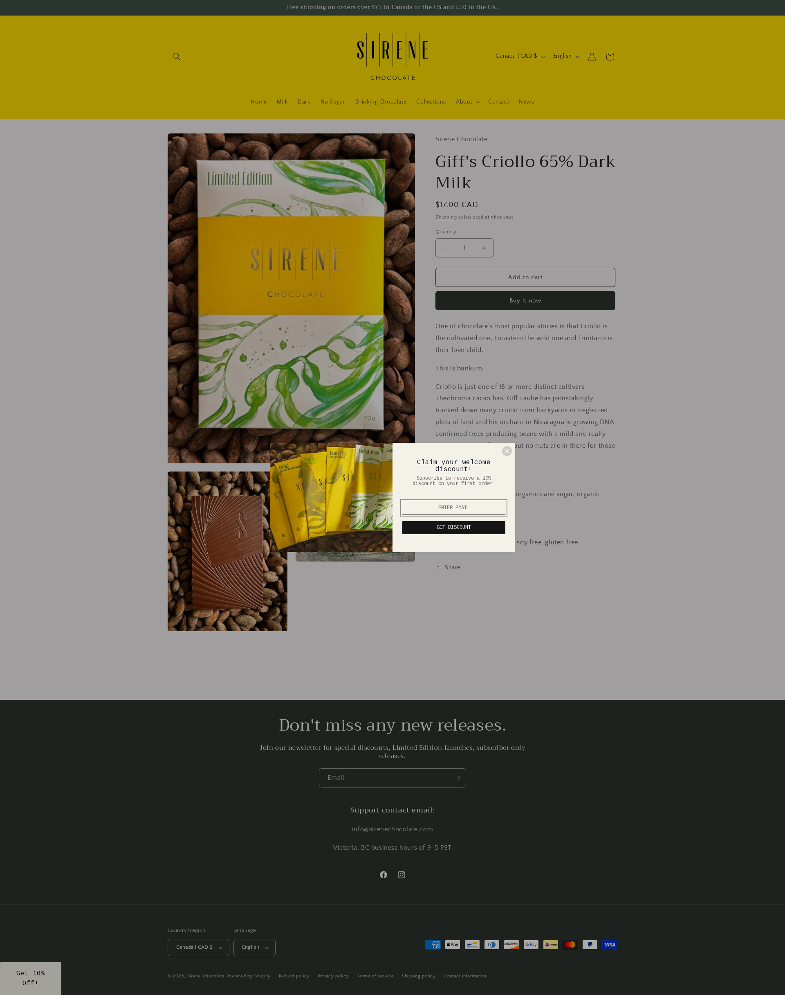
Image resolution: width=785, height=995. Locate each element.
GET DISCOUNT (454, 527)
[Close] (507, 451)
